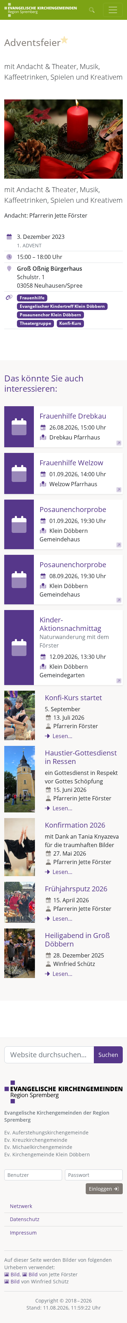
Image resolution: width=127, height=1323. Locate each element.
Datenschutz (25, 1219)
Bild (14, 1274)
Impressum (23, 1232)
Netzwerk (21, 1206)
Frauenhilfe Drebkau (73, 416)
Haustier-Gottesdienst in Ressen (81, 757)
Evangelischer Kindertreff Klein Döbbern (62, 306)
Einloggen (101, 1188)
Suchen (108, 1055)
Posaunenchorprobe (73, 509)
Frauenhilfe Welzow (71, 462)
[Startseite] (40, 10)
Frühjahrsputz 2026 (76, 888)
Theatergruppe (35, 323)
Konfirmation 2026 (75, 825)
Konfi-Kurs (70, 323)
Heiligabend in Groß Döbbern (77, 940)
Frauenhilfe (32, 298)
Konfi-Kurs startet (73, 697)
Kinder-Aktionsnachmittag (70, 624)
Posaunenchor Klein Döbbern (50, 315)
